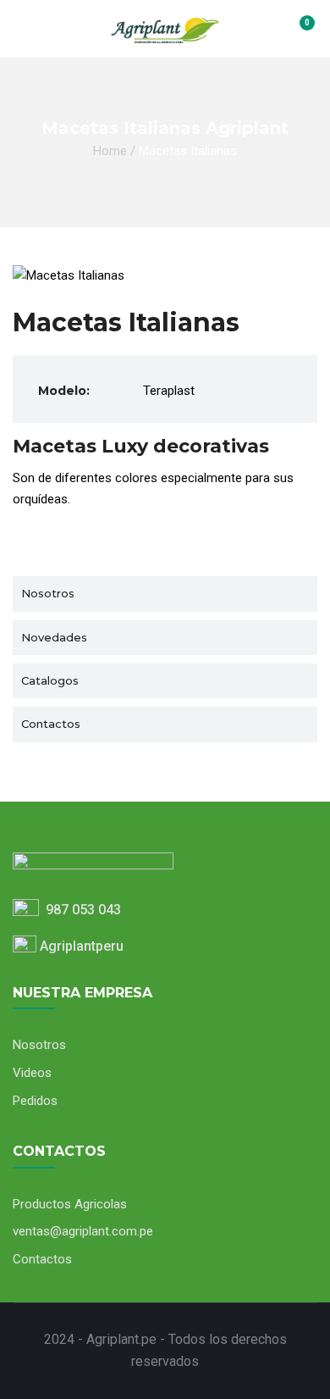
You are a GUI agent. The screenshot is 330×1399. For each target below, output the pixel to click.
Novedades (54, 637)
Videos (32, 1072)
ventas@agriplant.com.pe (83, 1231)
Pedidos (35, 1100)
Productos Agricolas (70, 1204)
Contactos (50, 723)
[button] (297, 31)
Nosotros (47, 593)
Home (110, 150)
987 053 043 (80, 910)
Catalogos (50, 680)
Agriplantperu (80, 946)
